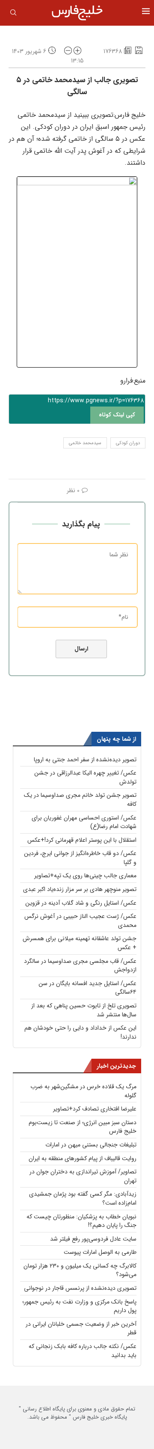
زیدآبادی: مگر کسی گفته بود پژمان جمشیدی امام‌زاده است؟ (82, 1198)
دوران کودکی (128, 443)
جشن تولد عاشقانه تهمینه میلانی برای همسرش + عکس (79, 943)
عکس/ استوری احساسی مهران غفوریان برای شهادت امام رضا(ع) (84, 822)
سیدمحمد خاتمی (85, 443)
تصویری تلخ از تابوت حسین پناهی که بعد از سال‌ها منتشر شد (83, 1010)
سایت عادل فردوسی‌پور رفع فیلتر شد (93, 1239)
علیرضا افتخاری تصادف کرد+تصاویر (94, 1108)
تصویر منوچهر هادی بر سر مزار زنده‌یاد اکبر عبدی (79, 889)
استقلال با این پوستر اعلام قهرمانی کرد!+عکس (81, 840)
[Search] (13, 14)
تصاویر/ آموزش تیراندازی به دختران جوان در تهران (83, 1176)
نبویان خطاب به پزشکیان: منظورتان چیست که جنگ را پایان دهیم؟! (81, 1221)
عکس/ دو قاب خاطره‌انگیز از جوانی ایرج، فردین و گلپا (80, 858)
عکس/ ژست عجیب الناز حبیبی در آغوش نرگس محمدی (80, 921)
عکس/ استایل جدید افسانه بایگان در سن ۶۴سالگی (87, 988)
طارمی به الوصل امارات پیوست (100, 1252)
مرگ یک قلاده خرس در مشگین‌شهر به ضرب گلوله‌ (83, 1091)
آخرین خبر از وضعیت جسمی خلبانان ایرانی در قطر (81, 1328)
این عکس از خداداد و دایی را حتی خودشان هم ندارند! (80, 1032)
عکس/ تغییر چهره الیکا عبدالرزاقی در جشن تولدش (85, 777)
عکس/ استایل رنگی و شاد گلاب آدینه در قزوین (80, 903)
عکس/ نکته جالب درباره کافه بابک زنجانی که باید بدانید (82, 1351)
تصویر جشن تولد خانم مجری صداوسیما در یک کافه (80, 799)
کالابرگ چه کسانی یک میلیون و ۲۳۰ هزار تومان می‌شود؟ (80, 1270)
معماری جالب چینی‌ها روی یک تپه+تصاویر (85, 875)
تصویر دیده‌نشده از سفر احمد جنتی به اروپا (85, 759)
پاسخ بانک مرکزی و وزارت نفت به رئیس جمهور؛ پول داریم (79, 1306)
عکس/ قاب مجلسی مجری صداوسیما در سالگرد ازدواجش (80, 965)
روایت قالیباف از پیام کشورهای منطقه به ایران (82, 1158)
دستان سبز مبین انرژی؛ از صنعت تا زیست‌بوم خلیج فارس (82, 1127)
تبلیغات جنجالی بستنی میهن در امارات (90, 1144)
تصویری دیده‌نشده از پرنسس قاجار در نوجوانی (80, 1288)
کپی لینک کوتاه (117, 414)
